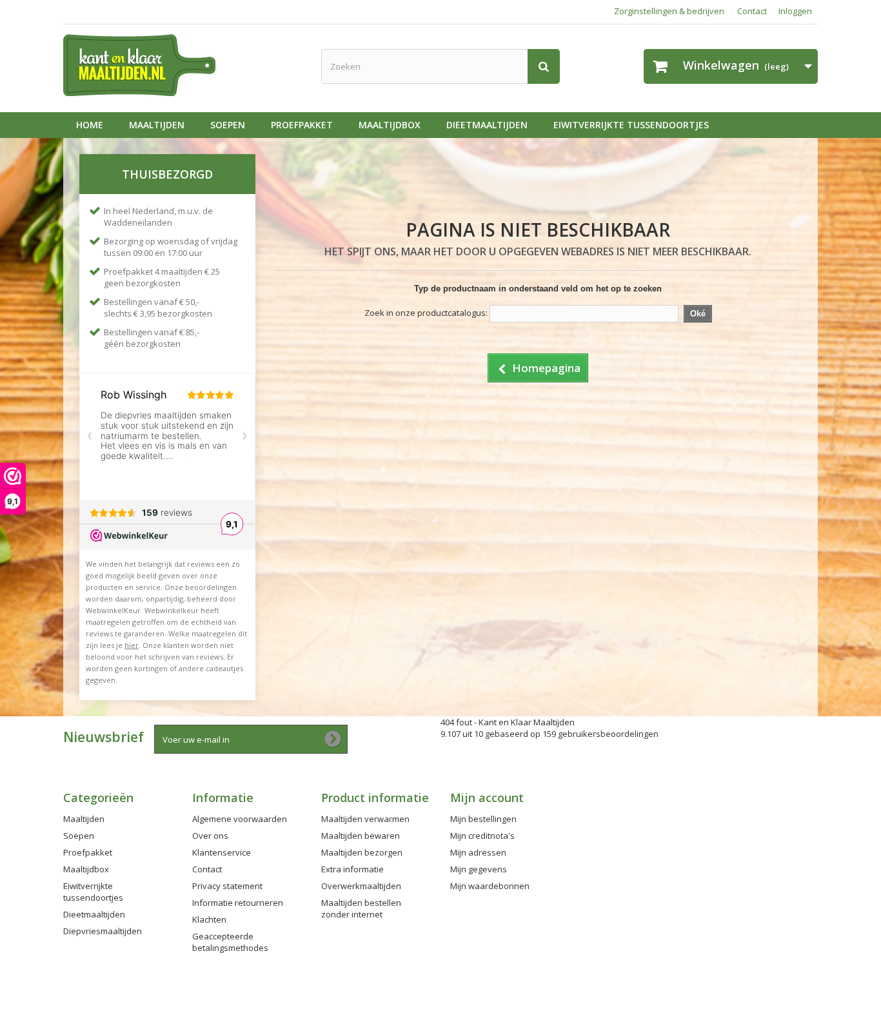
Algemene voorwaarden (239, 819)
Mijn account (487, 797)
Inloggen (795, 11)
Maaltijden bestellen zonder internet (361, 908)
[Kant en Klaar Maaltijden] (182, 65)
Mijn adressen (478, 852)
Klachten (209, 919)
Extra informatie (352, 869)
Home (89, 125)
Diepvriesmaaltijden (102, 931)
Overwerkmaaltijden (361, 886)
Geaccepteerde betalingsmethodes (230, 942)
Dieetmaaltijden (487, 125)
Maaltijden (156, 125)
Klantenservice (221, 852)
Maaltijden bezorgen (361, 852)
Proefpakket (302, 125)
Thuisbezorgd (167, 174)
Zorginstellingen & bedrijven (669, 11)
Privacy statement (227, 886)
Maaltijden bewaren (360, 835)
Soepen (227, 125)
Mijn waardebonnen (490, 886)
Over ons (210, 835)
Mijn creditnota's (482, 835)
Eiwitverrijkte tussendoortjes (631, 125)
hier (131, 645)
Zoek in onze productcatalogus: (426, 312)
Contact (752, 11)
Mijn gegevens (478, 869)
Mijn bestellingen (483, 819)
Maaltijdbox (390, 125)
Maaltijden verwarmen (365, 819)
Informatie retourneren (237, 902)
